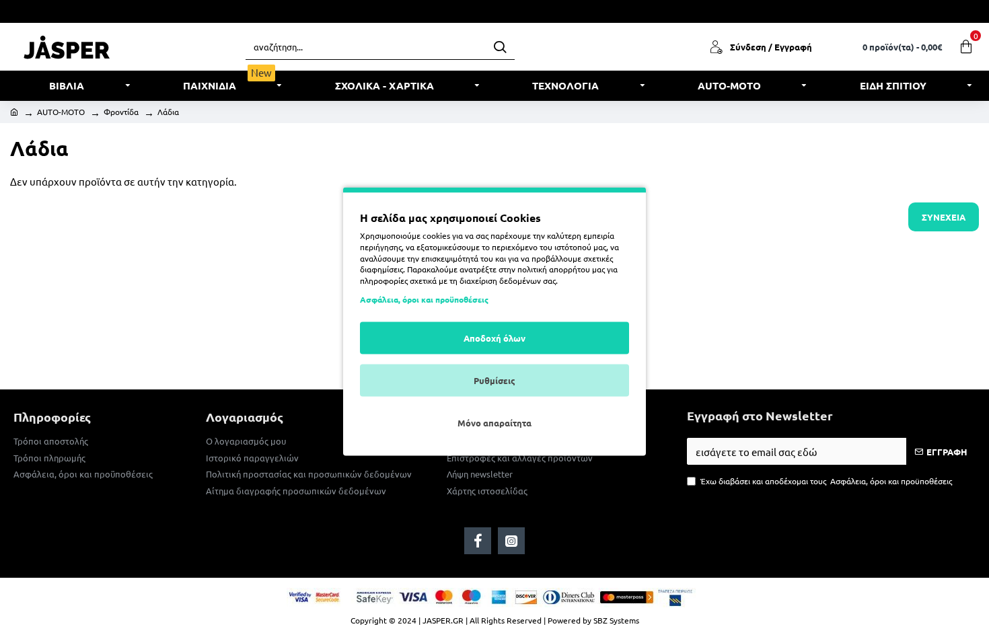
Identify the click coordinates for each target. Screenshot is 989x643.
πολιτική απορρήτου (553, 269)
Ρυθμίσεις (494, 379)
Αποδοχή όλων (494, 337)
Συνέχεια (943, 217)
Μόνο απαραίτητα (494, 422)
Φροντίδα (121, 111)
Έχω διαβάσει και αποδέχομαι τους (826, 481)
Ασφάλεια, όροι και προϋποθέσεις (424, 298)
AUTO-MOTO (61, 111)
